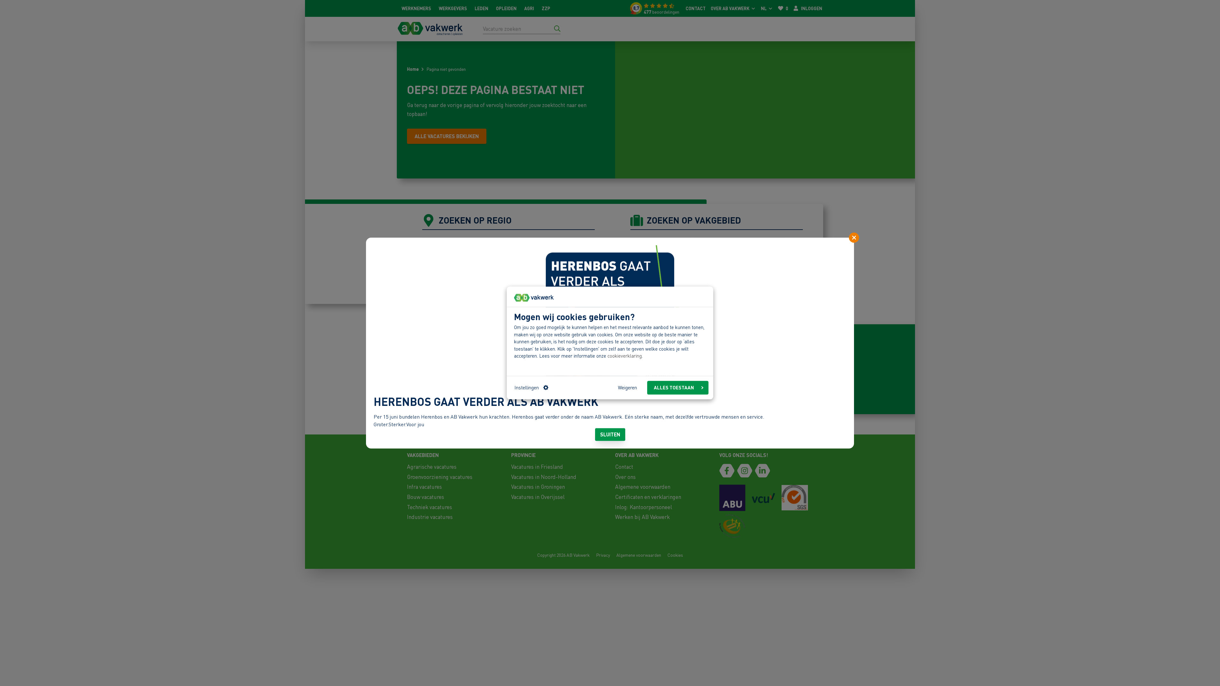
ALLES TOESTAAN (674, 388)
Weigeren (627, 388)
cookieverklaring (624, 356)
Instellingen (526, 388)
